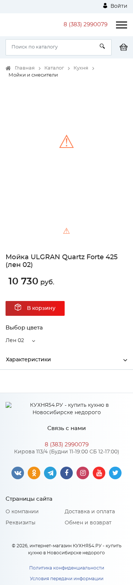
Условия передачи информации (66, 578)
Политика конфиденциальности (66, 568)
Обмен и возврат (88, 522)
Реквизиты (20, 522)
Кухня (81, 68)
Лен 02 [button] (15, 340)
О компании (22, 511)
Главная (25, 68)
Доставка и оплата (90, 511)
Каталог (54, 68)
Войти (118, 6)
